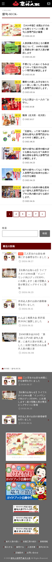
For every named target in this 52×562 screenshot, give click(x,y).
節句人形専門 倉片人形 (20, 558)
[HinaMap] (26, 453)
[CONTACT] (48, 3)
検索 (4, 228)
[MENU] (3, 3)
